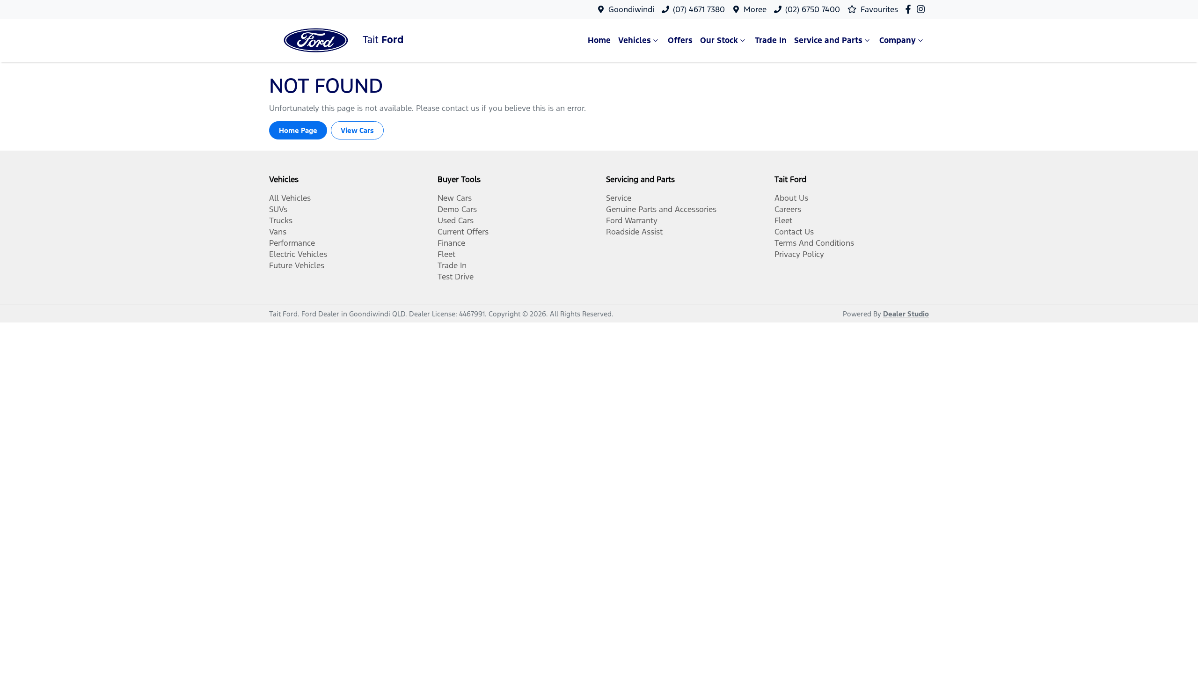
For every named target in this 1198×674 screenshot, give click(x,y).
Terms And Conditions (814, 243)
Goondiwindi (631, 9)
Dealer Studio (906, 313)
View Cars (357, 130)
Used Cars (456, 220)
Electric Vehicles (298, 254)
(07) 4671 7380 (699, 9)
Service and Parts (828, 40)
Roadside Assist (634, 232)
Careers (787, 209)
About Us (791, 198)
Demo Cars (457, 209)
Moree (755, 9)
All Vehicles (290, 198)
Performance (292, 243)
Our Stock (719, 40)
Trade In (771, 40)
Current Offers (463, 232)
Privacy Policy (799, 254)
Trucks (280, 220)
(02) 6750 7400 (812, 9)
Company (897, 40)
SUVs (278, 209)
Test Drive (456, 276)
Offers (680, 40)
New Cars (455, 198)
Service (618, 198)
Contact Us (794, 232)
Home (599, 40)
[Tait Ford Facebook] (910, 9)
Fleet (446, 254)
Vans (277, 232)
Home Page (298, 130)
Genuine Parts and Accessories (661, 209)
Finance (451, 243)
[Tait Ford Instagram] (922, 9)
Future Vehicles (296, 265)
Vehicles (634, 40)
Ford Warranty (631, 220)
